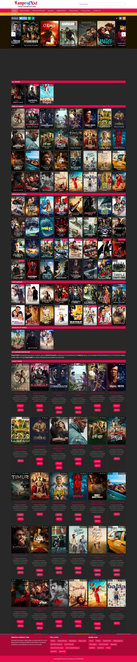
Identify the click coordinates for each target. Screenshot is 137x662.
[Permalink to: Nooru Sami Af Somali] (78, 539)
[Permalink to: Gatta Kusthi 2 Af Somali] (97, 593)
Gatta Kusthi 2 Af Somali (75, 189)
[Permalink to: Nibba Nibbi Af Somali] (61, 139)
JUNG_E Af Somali (46, 256)
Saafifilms (17, 401)
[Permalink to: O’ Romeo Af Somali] (31, 34)
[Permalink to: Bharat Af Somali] (119, 315)
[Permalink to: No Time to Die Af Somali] (104, 248)
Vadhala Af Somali (119, 148)
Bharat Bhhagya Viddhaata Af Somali (18, 167)
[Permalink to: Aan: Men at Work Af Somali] (104, 315)
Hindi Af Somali (17, 399)
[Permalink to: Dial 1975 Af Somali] (116, 377)
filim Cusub (122, 239)
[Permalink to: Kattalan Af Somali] (20, 539)
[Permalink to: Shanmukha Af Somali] (90, 139)
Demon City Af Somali (75, 168)
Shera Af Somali (119, 127)
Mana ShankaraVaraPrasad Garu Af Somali (125, 43)
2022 (51, 85)
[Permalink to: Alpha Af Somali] (18, 118)
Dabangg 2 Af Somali (47, 322)
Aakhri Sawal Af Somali (61, 168)
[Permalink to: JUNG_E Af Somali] (47, 248)
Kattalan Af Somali (46, 168)
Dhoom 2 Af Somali (75, 301)
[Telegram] (33, 18)
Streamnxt (23, 401)
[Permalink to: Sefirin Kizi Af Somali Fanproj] (47, 340)
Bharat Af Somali (119, 323)
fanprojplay (72, 641)
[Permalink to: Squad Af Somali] (18, 269)
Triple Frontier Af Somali (119, 277)
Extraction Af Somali (90, 234)
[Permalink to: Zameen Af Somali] (90, 294)
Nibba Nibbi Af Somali (61, 147)
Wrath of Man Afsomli (76, 277)
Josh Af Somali (32, 323)
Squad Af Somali (18, 278)
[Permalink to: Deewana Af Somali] (78, 593)
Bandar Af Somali (32, 127)
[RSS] (124, 18)
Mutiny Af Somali (32, 148)
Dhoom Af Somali (119, 302)
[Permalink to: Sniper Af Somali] (90, 248)
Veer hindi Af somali (47, 301)
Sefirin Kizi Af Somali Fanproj (47, 347)
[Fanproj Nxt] (26, 4)
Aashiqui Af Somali (61, 322)
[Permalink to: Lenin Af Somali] (18, 182)
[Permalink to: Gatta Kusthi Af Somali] (119, 182)
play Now (21, 260)
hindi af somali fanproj (72, 648)
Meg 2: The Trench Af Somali (32, 234)
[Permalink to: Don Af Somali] (47, 94)
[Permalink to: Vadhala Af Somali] (119, 139)
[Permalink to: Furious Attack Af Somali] (39, 593)
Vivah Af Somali (32, 302)
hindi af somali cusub (57, 648)
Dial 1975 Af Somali (90, 126)
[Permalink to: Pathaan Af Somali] (18, 294)
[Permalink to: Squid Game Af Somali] (18, 340)
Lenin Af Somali (18, 190)
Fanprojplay (24, 397)
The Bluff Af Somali (87, 45)
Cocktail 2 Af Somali (32, 168)
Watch (20, 410)
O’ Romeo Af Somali (31, 45)
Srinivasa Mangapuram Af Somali (18, 146)
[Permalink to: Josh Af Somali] (32, 315)
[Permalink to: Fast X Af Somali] (104, 227)
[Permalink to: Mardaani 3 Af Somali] (50, 34)
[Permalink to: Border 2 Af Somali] (68, 34)
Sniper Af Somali (90, 256)
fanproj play (82, 641)
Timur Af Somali (76, 148)
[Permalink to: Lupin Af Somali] (32, 340)
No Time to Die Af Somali (104, 255)
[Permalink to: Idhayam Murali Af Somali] (116, 539)
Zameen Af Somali (90, 301)
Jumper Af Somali (104, 148)
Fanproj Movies (17, 397)
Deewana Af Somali (61, 189)
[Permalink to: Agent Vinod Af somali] (61, 294)
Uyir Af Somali (46, 190)
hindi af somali (69, 644)
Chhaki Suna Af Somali (46, 147)
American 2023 (48, 239)
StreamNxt (62, 651)
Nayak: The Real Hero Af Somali (76, 322)
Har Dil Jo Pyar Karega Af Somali (18, 322)
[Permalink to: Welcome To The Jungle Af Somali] (104, 118)
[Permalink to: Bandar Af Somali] (32, 118)
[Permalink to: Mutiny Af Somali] (32, 139)
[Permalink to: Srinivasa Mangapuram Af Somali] (59, 430)
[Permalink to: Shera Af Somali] (119, 118)
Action (91, 641)
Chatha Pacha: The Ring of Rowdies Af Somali (106, 44)
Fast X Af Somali (105, 235)
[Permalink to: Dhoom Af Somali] (119, 294)
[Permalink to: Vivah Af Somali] (32, 294)
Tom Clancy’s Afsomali (90, 277)
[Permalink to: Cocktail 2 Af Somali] (32, 161)
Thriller (108, 648)
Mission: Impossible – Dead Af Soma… (119, 213)
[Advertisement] (68, 65)
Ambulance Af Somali (61, 213)
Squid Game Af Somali (18, 347)
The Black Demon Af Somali (104, 213)
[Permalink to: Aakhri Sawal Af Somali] (39, 539)
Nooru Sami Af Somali (90, 168)
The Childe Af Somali (18, 234)
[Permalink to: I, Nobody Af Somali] (97, 377)
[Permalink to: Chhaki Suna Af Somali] (97, 430)
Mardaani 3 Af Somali (49, 45)
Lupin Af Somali (32, 348)
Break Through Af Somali (75, 234)
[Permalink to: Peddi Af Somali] (18, 94)
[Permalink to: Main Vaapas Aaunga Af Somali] (97, 539)
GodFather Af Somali (32, 101)
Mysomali (24, 399)
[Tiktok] (116, 18)
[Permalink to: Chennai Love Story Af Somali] (78, 377)
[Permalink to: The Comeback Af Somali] (59, 377)
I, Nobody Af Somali (76, 126)
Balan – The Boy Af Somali (90, 189)
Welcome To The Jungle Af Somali (104, 126)
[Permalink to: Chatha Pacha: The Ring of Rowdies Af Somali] (106, 34)
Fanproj (22, 285)
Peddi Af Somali (18, 102)
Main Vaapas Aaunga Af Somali (104, 168)
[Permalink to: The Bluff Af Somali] (87, 34)
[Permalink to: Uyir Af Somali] (47, 182)
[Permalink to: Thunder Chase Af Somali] (75, 248)
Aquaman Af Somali (47, 213)
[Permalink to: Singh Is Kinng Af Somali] (104, 294)
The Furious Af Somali (12, 45)
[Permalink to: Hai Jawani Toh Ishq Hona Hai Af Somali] (104, 182)
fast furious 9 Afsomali (104, 277)
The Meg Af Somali (46, 234)
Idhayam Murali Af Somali (119, 168)
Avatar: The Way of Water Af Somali (32, 255)
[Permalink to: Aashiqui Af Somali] (61, 315)
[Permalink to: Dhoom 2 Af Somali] (75, 294)
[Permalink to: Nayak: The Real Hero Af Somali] (75, 315)
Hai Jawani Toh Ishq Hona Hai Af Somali (105, 188)
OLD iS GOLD (92, 306)
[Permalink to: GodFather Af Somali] (32, 94)
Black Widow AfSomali (32, 277)
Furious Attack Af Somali (32, 189)
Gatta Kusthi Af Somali (119, 189)
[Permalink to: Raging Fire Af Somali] (119, 248)
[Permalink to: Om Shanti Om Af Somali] (90, 315)
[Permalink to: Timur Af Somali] (75, 139)
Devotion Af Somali (61, 255)
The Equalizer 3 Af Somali (76, 213)
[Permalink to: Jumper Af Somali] (104, 139)
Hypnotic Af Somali (119, 234)
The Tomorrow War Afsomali (46, 277)
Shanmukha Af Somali (90, 147)
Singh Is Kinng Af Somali (104, 301)
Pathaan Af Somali (18, 301)
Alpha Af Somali (18, 127)
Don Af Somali (46, 102)
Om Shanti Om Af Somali (90, 322)
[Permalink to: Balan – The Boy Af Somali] (90, 182)
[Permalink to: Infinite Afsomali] (61, 269)
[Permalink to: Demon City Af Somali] (59, 539)
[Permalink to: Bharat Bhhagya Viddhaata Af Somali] (97, 486)
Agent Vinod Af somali (61, 301)
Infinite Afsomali (61, 278)
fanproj (53, 641)
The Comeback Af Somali (46, 126)
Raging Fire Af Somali (119, 255)
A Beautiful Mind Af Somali (18, 255)
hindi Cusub (78, 239)
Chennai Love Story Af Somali (61, 126)
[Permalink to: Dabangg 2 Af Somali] (47, 315)
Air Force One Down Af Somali (32, 213)
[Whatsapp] (29, 18)
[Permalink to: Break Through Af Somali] (75, 227)
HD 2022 (36, 85)
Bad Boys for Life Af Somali (18, 213)
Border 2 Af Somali (68, 45)
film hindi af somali (56, 644)
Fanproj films (22, 396)
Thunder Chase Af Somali (75, 255)
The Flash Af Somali (61, 234)
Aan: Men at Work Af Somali (104, 322)
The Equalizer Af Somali (90, 213)
